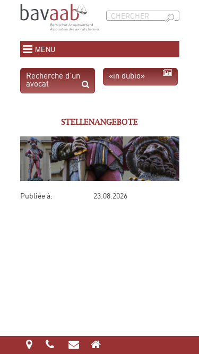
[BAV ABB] (60, 35)
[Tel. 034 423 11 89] (50, 345)
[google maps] (29, 345)
